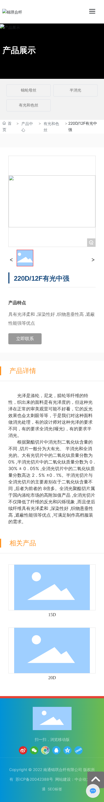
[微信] (34, 750)
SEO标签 (55, 789)
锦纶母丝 (28, 90)
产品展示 (19, 50)
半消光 (75, 90)
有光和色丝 (28, 105)
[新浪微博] (23, 750)
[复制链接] (78, 750)
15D (52, 614)
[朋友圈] (45, 750)
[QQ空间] (67, 750)
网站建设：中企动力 (72, 779)
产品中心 (27, 126)
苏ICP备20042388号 (34, 779)
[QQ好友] (56, 750)
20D (52, 677)
